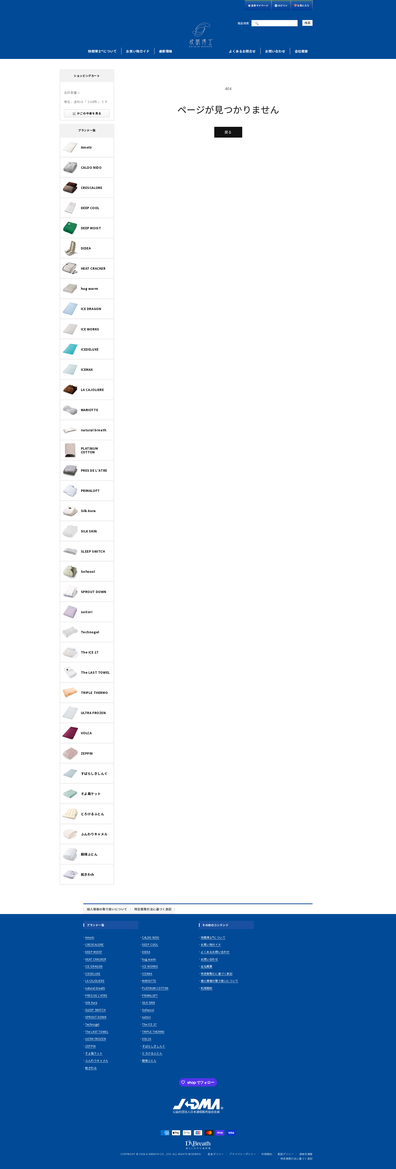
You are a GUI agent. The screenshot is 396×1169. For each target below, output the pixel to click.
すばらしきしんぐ (153, 1046)
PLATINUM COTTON (155, 988)
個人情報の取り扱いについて (107, 909)
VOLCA (146, 1039)
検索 (308, 23)
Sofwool (148, 1010)
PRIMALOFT (150, 995)
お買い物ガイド (137, 51)
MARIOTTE (149, 981)
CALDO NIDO (150, 937)
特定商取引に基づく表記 (217, 973)
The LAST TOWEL (96, 1031)
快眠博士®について (102, 51)
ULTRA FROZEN (95, 1039)
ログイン (283, 5)
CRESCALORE (94, 944)
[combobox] (274, 23)
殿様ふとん (149, 1060)
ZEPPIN (90, 1046)
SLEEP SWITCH (95, 1010)
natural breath (95, 988)
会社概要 (301, 51)
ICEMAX (147, 973)
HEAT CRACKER (95, 959)
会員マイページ (259, 5)
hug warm (149, 959)
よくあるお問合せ (242, 51)
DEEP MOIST (93, 952)
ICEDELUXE (92, 973)
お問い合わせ (275, 51)
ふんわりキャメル (96, 1060)
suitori (146, 1017)
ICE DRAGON (94, 966)
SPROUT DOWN (96, 1017)
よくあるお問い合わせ (215, 952)
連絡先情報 (306, 1154)
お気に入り (303, 5)
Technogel (92, 1024)
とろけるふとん (152, 1053)
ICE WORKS (150, 966)
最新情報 (165, 51)
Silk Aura (91, 1002)
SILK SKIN (148, 1002)
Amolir (89, 937)
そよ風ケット (94, 1053)
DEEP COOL (150, 944)
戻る (228, 132)
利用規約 (206, 988)
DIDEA (146, 952)
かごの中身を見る (89, 113)
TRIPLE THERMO (153, 1031)
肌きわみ (91, 1068)
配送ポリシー (286, 1154)
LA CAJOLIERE (94, 981)
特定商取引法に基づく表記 (153, 909)
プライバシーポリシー (242, 1154)
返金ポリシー (216, 1154)
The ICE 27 (149, 1024)
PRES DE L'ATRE (96, 995)
